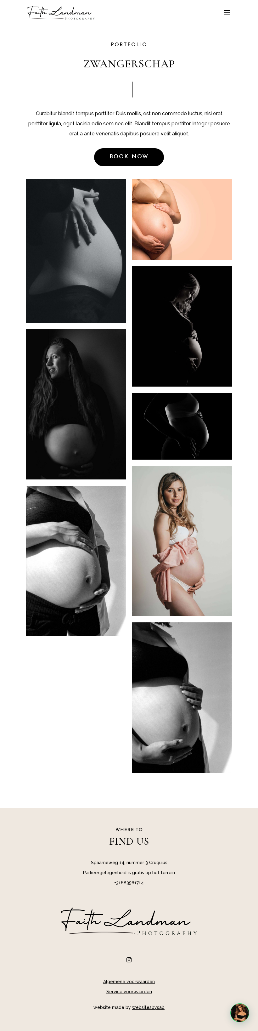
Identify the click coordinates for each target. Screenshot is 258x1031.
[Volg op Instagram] (129, 960)
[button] (239, 1012)
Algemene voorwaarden (129, 981)
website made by (129, 1007)
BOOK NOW (129, 157)
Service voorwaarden (129, 991)
